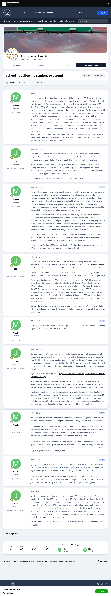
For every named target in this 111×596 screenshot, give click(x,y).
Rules (46, 59)
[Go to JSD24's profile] (16, 153)
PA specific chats (37, 82)
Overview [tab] (16, 65)
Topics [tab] (65, 65)
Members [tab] (41, 65)
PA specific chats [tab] (91, 65)
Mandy (12, 82)
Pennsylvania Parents (34, 56)
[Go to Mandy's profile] (7, 82)
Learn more (4, 4)
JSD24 (16, 161)
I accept (103, 591)
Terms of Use (8, 593)
